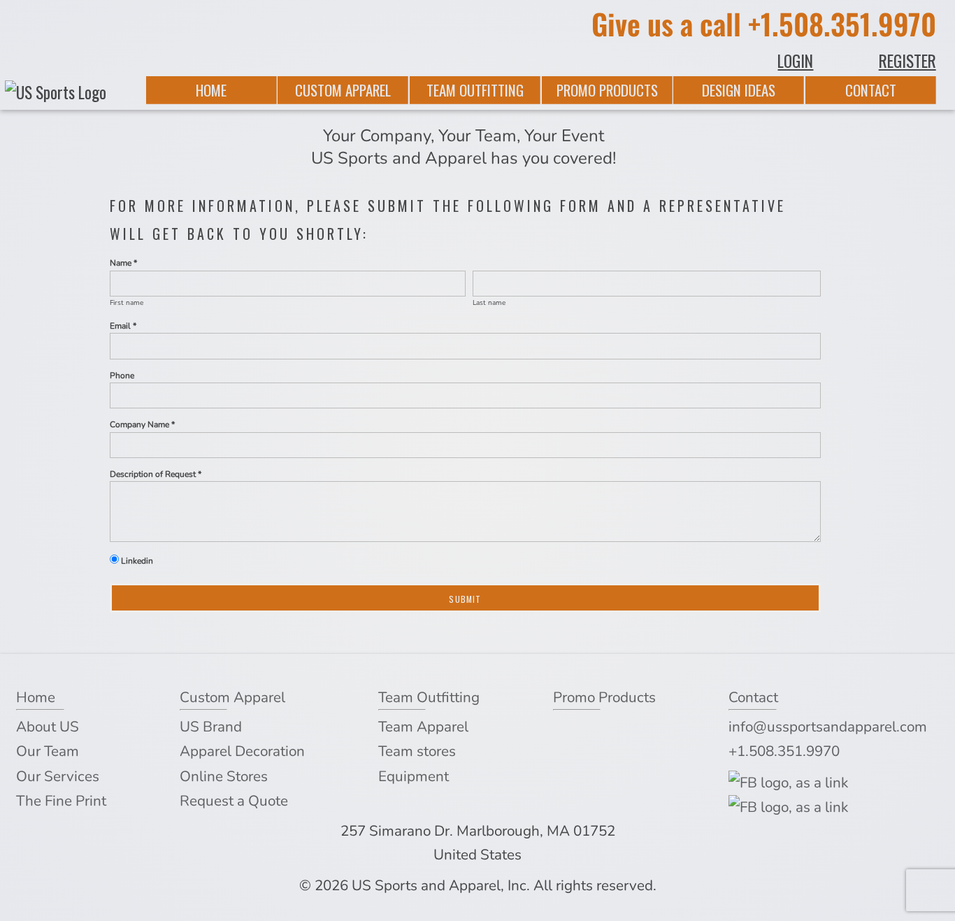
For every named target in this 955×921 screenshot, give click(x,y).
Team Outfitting (475, 90)
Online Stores (224, 776)
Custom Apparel (343, 90)
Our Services (57, 776)
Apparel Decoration (242, 751)
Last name (489, 303)
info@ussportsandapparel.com (827, 726)
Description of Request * (155, 474)
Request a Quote (234, 801)
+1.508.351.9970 (842, 23)
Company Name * (142, 424)
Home (211, 90)
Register (907, 60)
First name (126, 303)
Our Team (47, 751)
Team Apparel (423, 726)
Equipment (413, 776)
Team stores (417, 751)
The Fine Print (61, 801)
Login (795, 60)
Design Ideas (738, 90)
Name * (123, 263)
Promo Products (607, 90)
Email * (123, 325)
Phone (122, 375)
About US (47, 726)
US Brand (211, 726)
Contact (870, 90)
